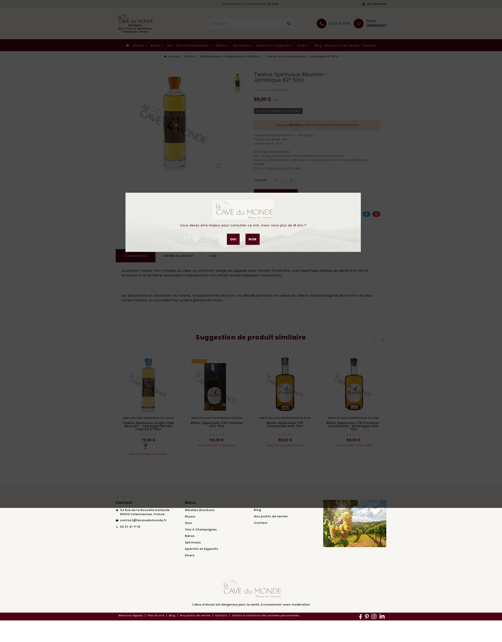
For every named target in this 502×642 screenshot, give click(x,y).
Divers (190, 555)
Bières (190, 536)
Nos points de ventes (271, 516)
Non (252, 239)
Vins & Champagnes (201, 529)
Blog (257, 510)
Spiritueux (193, 542)
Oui (233, 239)
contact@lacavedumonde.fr (143, 520)
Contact (261, 523)
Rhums (190, 517)
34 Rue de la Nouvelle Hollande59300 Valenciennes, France (145, 512)
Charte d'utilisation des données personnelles (265, 615)
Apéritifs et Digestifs (201, 549)
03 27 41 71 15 (130, 527)
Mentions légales (131, 615)
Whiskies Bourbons (200, 510)
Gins (188, 523)
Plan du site (156, 615)
